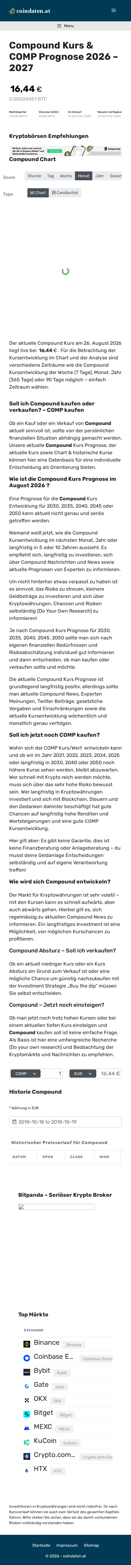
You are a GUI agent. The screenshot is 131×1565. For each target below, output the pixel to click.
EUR (78, 1073)
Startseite (41, 1545)
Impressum (67, 1545)
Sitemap (91, 1545)
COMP (21, 1073)
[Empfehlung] (65, 151)
